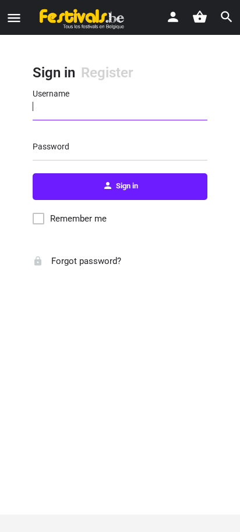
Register (107, 73)
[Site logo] (78, 17)
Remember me (78, 218)
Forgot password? (85, 261)
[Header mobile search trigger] (226, 16)
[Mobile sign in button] (173, 16)
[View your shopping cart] (199, 16)
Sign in (54, 73)
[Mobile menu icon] (14, 17)
